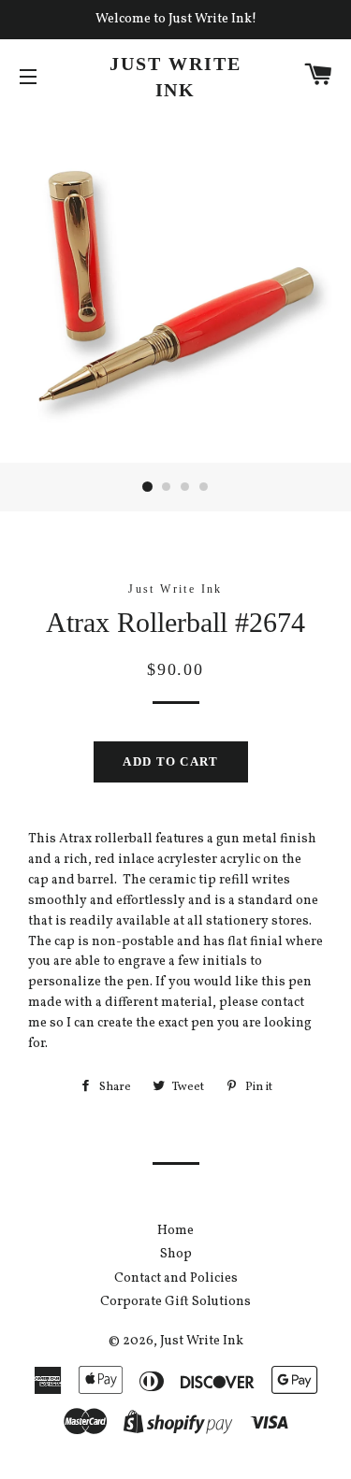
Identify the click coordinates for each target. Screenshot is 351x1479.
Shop (176, 1254)
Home (175, 1231)
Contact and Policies (176, 1278)
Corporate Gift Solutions (175, 1302)
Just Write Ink (175, 76)
